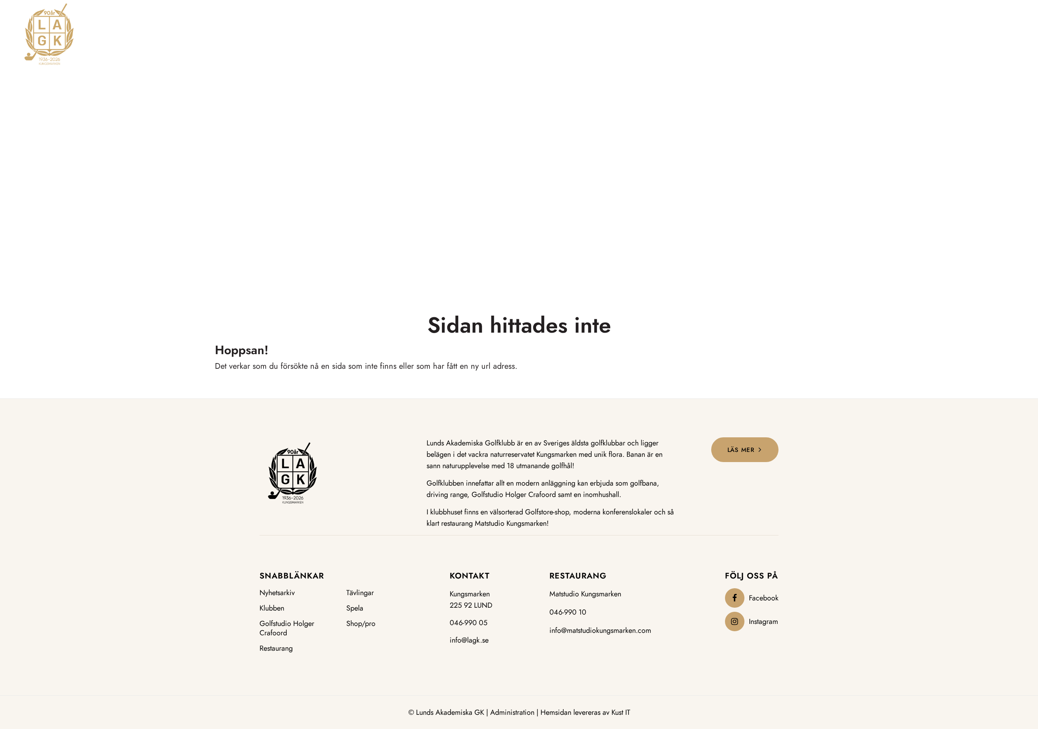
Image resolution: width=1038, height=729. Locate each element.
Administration (512, 712)
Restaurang (276, 648)
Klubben (272, 608)
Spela (354, 608)
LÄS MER (741, 449)
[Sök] (991, 32)
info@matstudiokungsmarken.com (600, 630)
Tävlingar (360, 593)
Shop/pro (360, 623)
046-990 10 (567, 612)
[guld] (49, 34)
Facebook (763, 598)
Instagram (763, 621)
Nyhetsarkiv (277, 593)
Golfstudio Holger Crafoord (287, 628)
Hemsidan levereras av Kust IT (585, 712)
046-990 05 (468, 622)
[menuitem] (435, 34)
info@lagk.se (469, 640)
